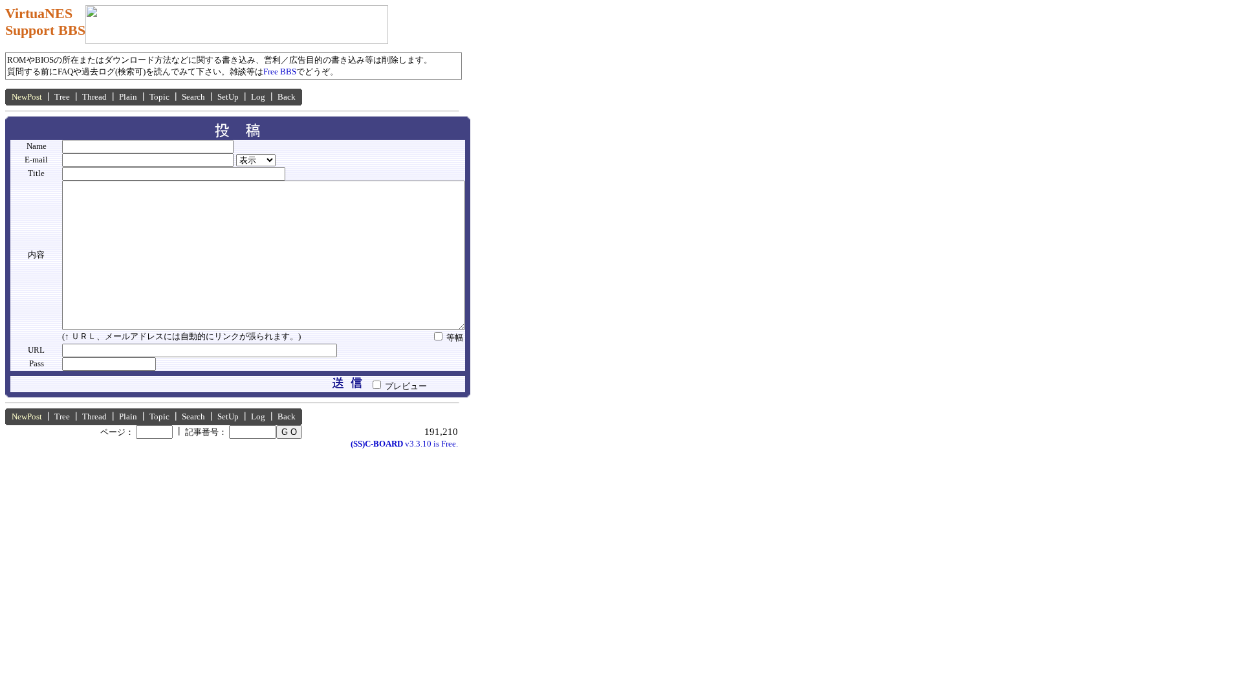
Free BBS (279, 71)
